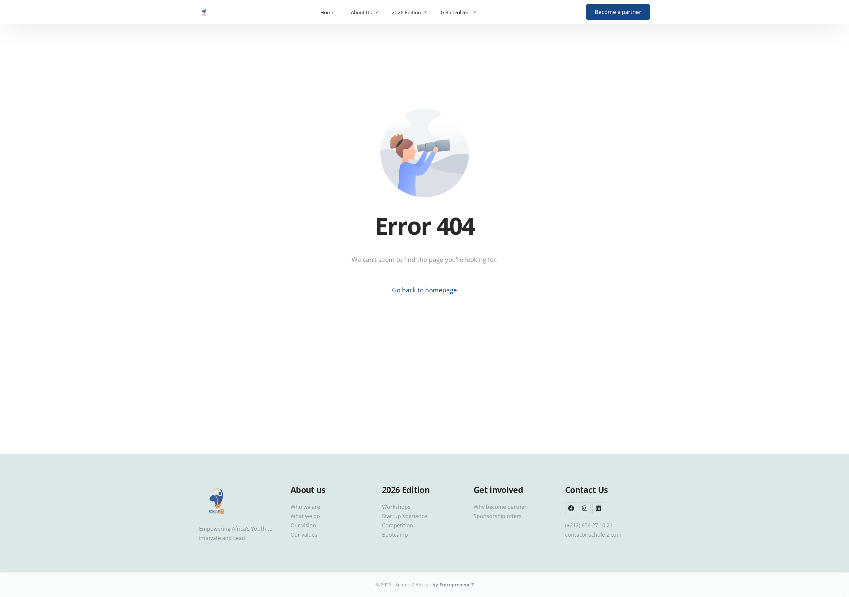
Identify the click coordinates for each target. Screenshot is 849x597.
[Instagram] (585, 508)
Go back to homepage (424, 290)
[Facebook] (571, 508)
